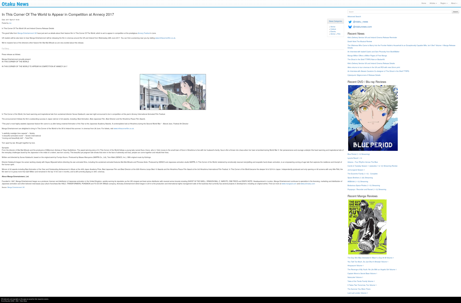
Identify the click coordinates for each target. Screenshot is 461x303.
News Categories (335, 21)
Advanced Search (354, 16)
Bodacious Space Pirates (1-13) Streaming (364, 185)
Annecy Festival (144, 33)
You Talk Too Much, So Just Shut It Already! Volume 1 (368, 261)
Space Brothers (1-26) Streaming (360, 177)
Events (333, 31)
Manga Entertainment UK (27, 33)
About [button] (453, 3)
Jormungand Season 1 (356, 170)
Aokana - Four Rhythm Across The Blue (363, 162)
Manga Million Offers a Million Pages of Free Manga (367, 55)
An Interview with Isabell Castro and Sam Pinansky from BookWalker (373, 51)
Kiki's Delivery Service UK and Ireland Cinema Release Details (371, 63)
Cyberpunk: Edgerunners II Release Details (364, 75)
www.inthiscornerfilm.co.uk (165, 38)
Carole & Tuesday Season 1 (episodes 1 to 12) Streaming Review (372, 166)
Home (424, 3)
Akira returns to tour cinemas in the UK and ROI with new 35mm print (374, 67)
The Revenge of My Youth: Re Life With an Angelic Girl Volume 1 (372, 269)
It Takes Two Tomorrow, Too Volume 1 (362, 285)
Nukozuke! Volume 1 (355, 277)
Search (455, 12)
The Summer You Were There (359, 289)
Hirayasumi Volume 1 (356, 265)
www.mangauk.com (289, 183)
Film (338, 34)
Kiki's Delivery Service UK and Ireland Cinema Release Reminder (372, 37)
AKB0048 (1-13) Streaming (358, 181)
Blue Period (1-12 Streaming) (359, 154)
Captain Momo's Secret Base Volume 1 (362, 273)
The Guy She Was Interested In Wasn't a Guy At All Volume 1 (371, 257)
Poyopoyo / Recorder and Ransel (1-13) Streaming (367, 189)
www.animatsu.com (307, 183)
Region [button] (443, 3)
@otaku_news (360, 21)
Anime (333, 26)
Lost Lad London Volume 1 (358, 293)
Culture (333, 29)
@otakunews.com (362, 26)
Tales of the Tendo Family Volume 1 (361, 281)
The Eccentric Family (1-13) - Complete (363, 173)
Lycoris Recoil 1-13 (355, 158)
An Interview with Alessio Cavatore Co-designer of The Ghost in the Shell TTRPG (378, 71)
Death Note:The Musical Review (360, 41)
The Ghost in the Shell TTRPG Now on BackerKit (366, 59)
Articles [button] (433, 3)
